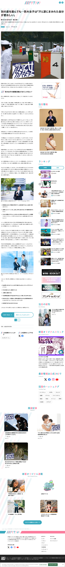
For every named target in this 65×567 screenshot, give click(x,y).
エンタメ (42, 538)
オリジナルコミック (53, 540)
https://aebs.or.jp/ (35, 559)
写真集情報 (43, 547)
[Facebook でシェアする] (22, 336)
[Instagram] (53, 379)
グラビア (43, 543)
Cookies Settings (43, 564)
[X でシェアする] (20, 336)
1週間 (57, 167)
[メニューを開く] (62, 2)
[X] (45, 379)
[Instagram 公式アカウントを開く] (14, 547)
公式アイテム (43, 551)
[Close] (63, 564)
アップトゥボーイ (44, 549)
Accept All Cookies (53, 564)
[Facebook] (49, 379)
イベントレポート (44, 545)
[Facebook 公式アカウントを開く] (11, 547)
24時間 (45, 167)
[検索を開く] (60, 2)
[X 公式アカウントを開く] (8, 547)
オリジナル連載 (53, 538)
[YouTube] (57, 379)
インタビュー (43, 540)
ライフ (3, 26)
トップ (3, 528)
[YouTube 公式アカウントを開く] (18, 547)
